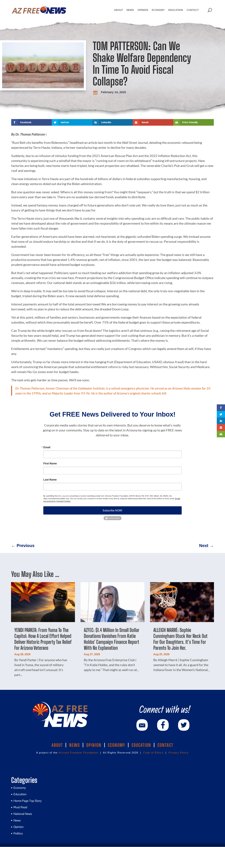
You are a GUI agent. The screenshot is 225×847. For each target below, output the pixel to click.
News (130, 10)
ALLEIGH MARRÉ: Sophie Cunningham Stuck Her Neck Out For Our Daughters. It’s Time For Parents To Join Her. (180, 639)
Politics (18, 833)
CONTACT (165, 745)
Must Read (20, 807)
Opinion (143, 10)
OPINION (93, 745)
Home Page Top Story (28, 801)
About (118, 10)
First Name (50, 463)
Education (175, 10)
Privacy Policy (179, 752)
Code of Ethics (153, 752)
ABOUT (57, 745)
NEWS (74, 745)
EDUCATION (141, 745)
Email (46, 447)
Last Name (50, 479)
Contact (193, 10)
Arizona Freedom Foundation (78, 752)
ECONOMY (116, 745)
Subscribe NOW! (112, 510)
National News (23, 814)
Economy (158, 10)
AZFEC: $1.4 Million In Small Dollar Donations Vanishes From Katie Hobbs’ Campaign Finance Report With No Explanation (111, 639)
